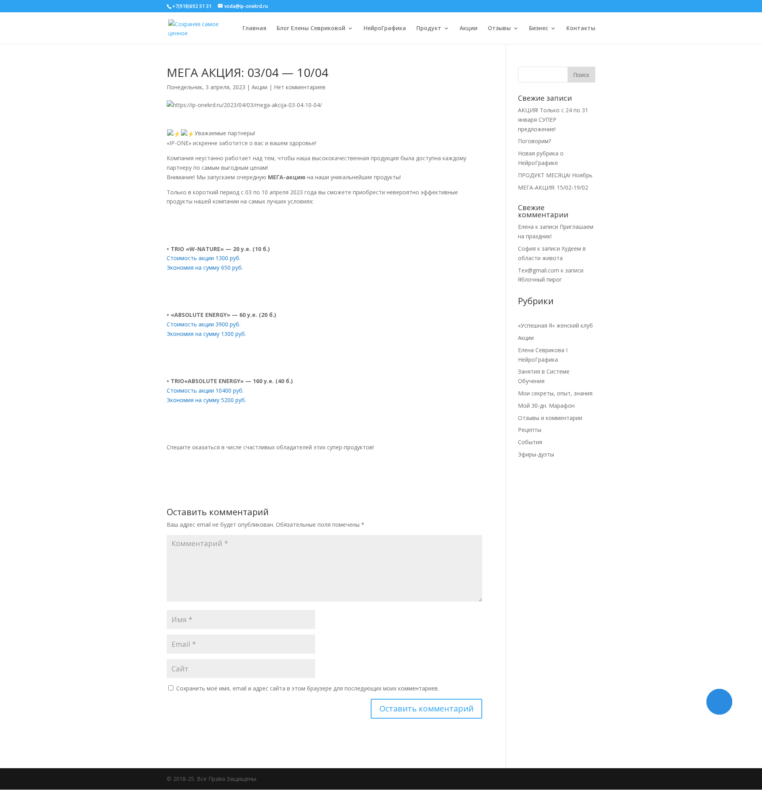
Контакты (580, 28)
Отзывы (499, 28)
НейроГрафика (385, 28)
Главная (254, 28)
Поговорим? (534, 141)
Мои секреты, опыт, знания (555, 393)
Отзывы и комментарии (550, 418)
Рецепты (529, 429)
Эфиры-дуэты (536, 454)
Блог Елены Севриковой (311, 28)
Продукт (428, 28)
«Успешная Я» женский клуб (555, 325)
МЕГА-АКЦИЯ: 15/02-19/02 (553, 187)
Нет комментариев (299, 87)
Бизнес (538, 28)
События (530, 442)
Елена (526, 226)
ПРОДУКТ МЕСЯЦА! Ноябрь (555, 175)
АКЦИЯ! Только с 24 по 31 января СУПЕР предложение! (553, 119)
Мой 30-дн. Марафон (546, 405)
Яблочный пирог (540, 279)
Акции (468, 28)
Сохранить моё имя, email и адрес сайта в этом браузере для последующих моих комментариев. (307, 688)
